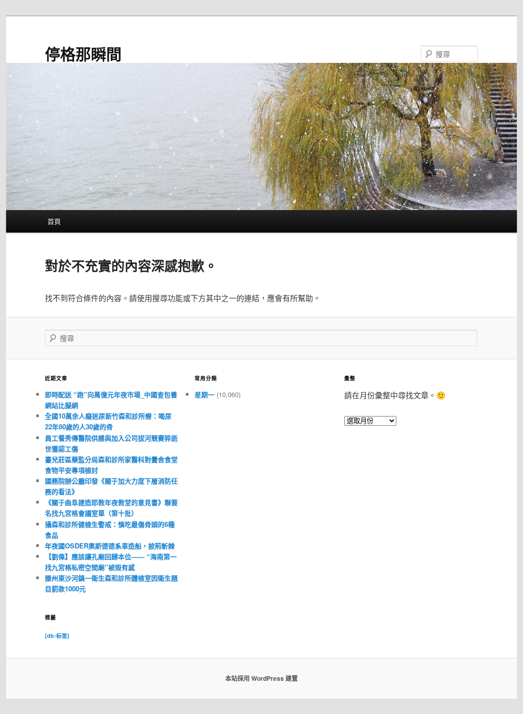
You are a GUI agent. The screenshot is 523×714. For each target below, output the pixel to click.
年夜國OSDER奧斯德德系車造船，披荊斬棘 (110, 545)
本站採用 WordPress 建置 (261, 678)
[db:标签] (57, 635)
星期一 (205, 394)
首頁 (54, 221)
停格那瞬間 (83, 53)
